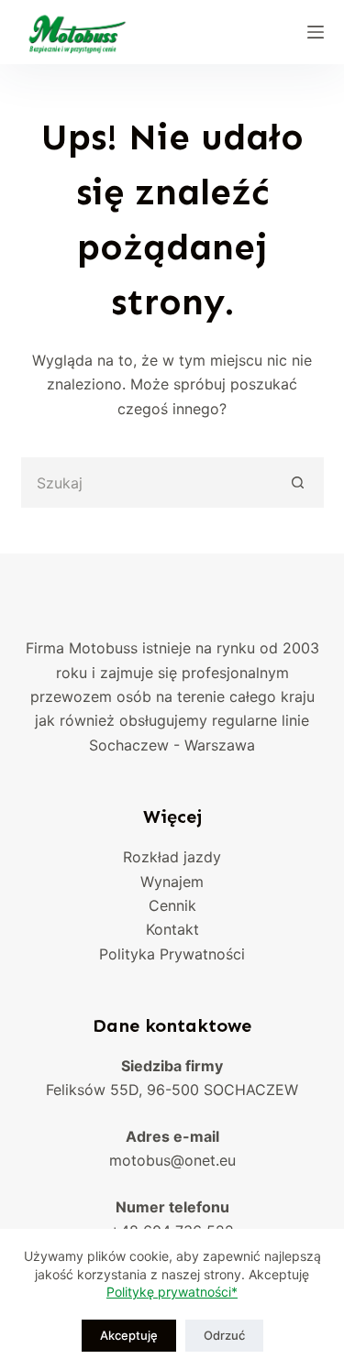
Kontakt (172, 929)
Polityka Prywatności (172, 954)
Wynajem (172, 881)
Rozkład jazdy (172, 857)
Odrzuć (224, 1335)
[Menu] (315, 32)
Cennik (172, 905)
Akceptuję (129, 1335)
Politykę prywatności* (172, 1291)
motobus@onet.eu (172, 1160)
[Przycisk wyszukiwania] (298, 482)
